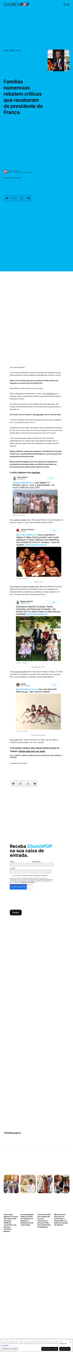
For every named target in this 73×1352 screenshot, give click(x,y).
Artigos (6, 50)
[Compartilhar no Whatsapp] (14, 198)
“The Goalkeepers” (49, 394)
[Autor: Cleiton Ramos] (6, 1190)
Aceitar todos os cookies (49, 1349)
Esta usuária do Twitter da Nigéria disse (24, 587)
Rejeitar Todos (64, 1349)
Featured (12, 50)
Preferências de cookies (9, 1349)
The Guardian (37, 414)
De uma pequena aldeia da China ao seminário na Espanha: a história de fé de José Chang (27, 1220)
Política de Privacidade (28, 882)
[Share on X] (21, 198)
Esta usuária (14, 740)
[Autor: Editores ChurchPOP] (5, 171)
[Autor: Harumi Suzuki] (23, 1190)
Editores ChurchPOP (13, 170)
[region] (36, 1345)
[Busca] (64, 4)
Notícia (18, 50)
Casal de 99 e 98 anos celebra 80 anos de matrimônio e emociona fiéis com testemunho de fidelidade (44, 1221)
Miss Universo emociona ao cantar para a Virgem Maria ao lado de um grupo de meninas (61, 1220)
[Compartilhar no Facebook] (7, 198)
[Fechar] (70, 1342)
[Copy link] (28, 198)
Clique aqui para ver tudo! (32, 751)
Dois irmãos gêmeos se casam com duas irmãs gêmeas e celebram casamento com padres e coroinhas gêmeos (11, 1223)
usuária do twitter (19, 520)
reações (36, 472)
